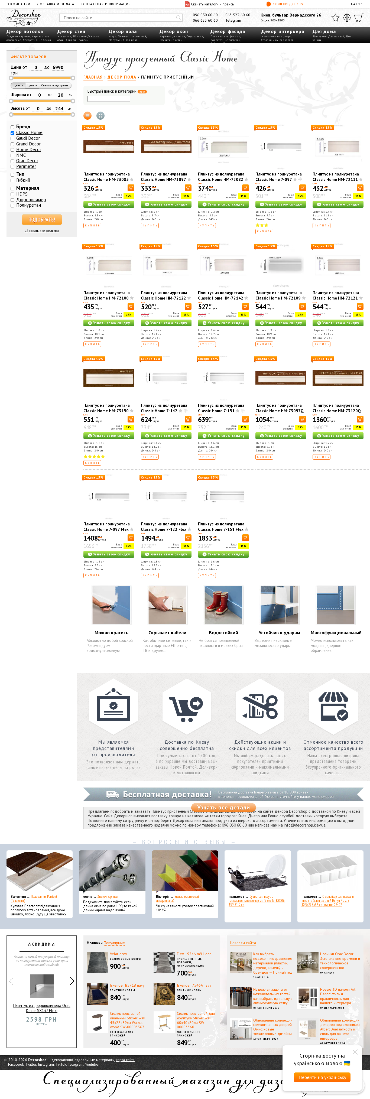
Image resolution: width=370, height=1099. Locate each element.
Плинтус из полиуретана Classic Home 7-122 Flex (164, 526)
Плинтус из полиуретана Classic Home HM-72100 (106, 295)
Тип (20, 174)
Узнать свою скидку (111, 204)
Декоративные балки (36, 40)
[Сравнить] (347, 18)
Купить (92, 225)
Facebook (16, 1064)
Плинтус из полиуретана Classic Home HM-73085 (106, 176)
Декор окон (174, 31)
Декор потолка (25, 31)
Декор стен (71, 31)
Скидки (288, 4)
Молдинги (64, 36)
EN (358, 4)
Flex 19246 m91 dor (194, 953)
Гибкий (23, 180)
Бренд (23, 126)
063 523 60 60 (237, 14)
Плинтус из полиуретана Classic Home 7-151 (221, 408)
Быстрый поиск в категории (116, 91)
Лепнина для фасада (225, 36)
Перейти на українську (322, 1077)
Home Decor (28, 149)
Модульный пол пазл (123, 40)
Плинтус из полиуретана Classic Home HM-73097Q (279, 408)
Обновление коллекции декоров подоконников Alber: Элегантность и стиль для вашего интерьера (340, 1029)
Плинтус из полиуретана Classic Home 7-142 (164, 408)
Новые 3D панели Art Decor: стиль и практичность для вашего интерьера (337, 996)
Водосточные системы (225, 40)
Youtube (91, 1064)
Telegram (233, 20)
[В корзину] (131, 187)
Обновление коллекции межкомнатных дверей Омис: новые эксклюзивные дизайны (273, 1027)
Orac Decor (27, 161)
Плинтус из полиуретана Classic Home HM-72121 (336, 295)
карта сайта (125, 1059)
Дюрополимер (31, 200)
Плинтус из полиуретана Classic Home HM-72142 (221, 295)
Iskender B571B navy (127, 985)
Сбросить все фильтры (42, 231)
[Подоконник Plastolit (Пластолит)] (40, 872)
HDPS (22, 194)
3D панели (80, 36)
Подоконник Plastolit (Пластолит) (34, 898)
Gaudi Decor (28, 138)
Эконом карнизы (108, 896)
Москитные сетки (171, 40)
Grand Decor (28, 144)
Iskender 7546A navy (194, 985)
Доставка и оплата (55, 4)
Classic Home (29, 132)
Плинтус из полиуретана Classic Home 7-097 (278, 176)
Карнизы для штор (172, 36)
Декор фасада (227, 31)
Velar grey (118, 953)
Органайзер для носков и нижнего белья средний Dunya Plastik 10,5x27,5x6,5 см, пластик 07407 (327, 900)
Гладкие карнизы (18, 36)
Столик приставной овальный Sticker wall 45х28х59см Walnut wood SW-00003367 (127, 1020)
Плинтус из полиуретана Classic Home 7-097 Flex (106, 526)
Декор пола (123, 31)
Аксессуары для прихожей (122, 1033)
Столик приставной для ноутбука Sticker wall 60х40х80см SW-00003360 (196, 1020)
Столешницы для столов (277, 40)
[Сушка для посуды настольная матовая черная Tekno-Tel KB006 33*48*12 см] (258, 872)
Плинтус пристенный (132, 36)
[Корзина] (358, 18)
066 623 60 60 (205, 20)
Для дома (324, 31)
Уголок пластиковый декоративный (178, 898)
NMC (21, 155)
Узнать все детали (223, 807)
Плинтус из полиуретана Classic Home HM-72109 (278, 295)
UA (353, 4)
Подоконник (194, 36)
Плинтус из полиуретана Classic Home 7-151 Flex (221, 526)
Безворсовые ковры (125, 958)
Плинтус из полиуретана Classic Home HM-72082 (221, 176)
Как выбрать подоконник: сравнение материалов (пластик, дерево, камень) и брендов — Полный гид (273, 962)
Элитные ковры (122, 990)
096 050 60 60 (205, 14)
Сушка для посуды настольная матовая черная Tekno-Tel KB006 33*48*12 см (257, 900)
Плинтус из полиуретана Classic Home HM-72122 (164, 295)
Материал (27, 188)
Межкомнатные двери (276, 36)
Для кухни (320, 36)
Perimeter (26, 166)
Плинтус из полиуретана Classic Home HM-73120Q (337, 408)
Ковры (113, 36)
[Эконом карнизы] (112, 872)
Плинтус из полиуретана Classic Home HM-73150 (106, 408)
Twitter (30, 1064)
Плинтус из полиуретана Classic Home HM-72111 (336, 176)
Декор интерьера (282, 31)
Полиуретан (28, 205)
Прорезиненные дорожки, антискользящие (190, 962)
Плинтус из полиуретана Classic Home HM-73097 (164, 176)
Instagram (46, 1064)
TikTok (61, 1064)
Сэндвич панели (77, 40)
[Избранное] (335, 18)
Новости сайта (243, 942)
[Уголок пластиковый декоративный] (185, 872)
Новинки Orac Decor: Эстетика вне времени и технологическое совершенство (340, 960)
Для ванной (336, 36)
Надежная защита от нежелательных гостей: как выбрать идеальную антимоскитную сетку (273, 996)
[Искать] (178, 17)
